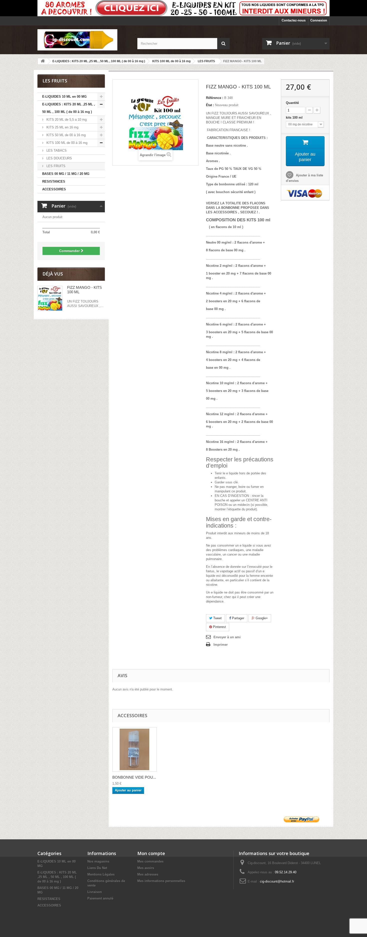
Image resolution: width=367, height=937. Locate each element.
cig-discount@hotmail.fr (277, 881)
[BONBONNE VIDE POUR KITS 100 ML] (134, 749)
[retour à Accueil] (42, 61)
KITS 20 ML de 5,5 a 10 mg (66, 119)
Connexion (318, 20)
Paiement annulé (100, 898)
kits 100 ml (295, 117)
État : (210, 105)
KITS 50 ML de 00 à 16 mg (65, 135)
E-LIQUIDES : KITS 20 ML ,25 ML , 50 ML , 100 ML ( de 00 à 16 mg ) (68, 108)
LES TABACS (56, 150)
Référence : (214, 98)
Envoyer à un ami (227, 637)
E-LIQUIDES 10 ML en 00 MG (64, 96)
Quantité (292, 103)
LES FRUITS (55, 166)
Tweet (217, 618)
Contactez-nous (294, 20)
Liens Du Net (97, 868)
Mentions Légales (101, 874)
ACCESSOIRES (54, 189)
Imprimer (220, 644)
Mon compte (151, 853)
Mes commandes (150, 861)
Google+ (261, 618)
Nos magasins (98, 861)
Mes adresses (147, 874)
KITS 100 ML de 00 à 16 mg (66, 143)
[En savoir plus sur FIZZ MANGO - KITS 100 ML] (49, 298)
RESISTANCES (53, 181)
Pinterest (219, 627)
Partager (237, 618)
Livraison (94, 892)
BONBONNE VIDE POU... (134, 777)
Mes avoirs (145, 868)
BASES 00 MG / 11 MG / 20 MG (65, 174)
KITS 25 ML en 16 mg (61, 127)
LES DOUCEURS (58, 158)
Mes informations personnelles (161, 881)
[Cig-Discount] (83, 39)
